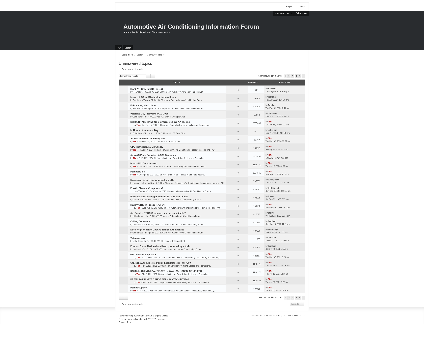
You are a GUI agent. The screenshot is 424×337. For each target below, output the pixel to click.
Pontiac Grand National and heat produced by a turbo (160, 246)
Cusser (136, 199)
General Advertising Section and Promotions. (190, 125)
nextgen (161, 319)
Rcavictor (137, 92)
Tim (138, 125)
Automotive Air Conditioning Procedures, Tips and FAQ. (190, 150)
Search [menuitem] (128, 48)
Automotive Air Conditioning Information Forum (191, 26)
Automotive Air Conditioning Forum (187, 92)
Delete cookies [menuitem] (273, 315)
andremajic (138, 233)
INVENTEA (151, 319)
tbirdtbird (137, 224)
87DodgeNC (142, 191)
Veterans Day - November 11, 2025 (149, 113)
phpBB (133, 316)
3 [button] (292, 76)
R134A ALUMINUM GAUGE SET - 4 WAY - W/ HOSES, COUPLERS (166, 271)
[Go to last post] (278, 88)
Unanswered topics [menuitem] (283, 13)
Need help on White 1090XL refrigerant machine (157, 229)
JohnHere (137, 117)
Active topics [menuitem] (301, 13)
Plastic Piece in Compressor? (146, 188)
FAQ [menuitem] (119, 48)
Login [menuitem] (302, 6)
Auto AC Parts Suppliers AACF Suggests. (153, 155)
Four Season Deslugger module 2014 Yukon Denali (159, 196)
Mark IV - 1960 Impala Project (146, 88)
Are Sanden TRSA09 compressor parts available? (158, 213)
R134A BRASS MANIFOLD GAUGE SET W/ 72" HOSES (160, 122)
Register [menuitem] (290, 6)
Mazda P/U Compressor (143, 163)
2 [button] (289, 76)
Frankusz (137, 100)
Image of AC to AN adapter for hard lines (153, 97)
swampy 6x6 (138, 183)
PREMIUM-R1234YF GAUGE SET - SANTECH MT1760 (159, 279)
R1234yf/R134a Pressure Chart (147, 204)
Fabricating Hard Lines (143, 105)
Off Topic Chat (178, 117)
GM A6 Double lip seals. (143, 254)
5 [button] (299, 76)
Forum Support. (139, 287)
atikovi (136, 216)
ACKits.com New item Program (147, 138)
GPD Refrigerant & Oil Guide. (146, 146)
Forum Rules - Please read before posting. (186, 175)
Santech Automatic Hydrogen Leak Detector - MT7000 (160, 262)
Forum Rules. (137, 171)
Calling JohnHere (140, 221)
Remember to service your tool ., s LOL (152, 180)
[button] (303, 76)
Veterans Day (137, 238)
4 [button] (296, 76)
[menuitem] (122, 322)
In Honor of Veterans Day (144, 130)
